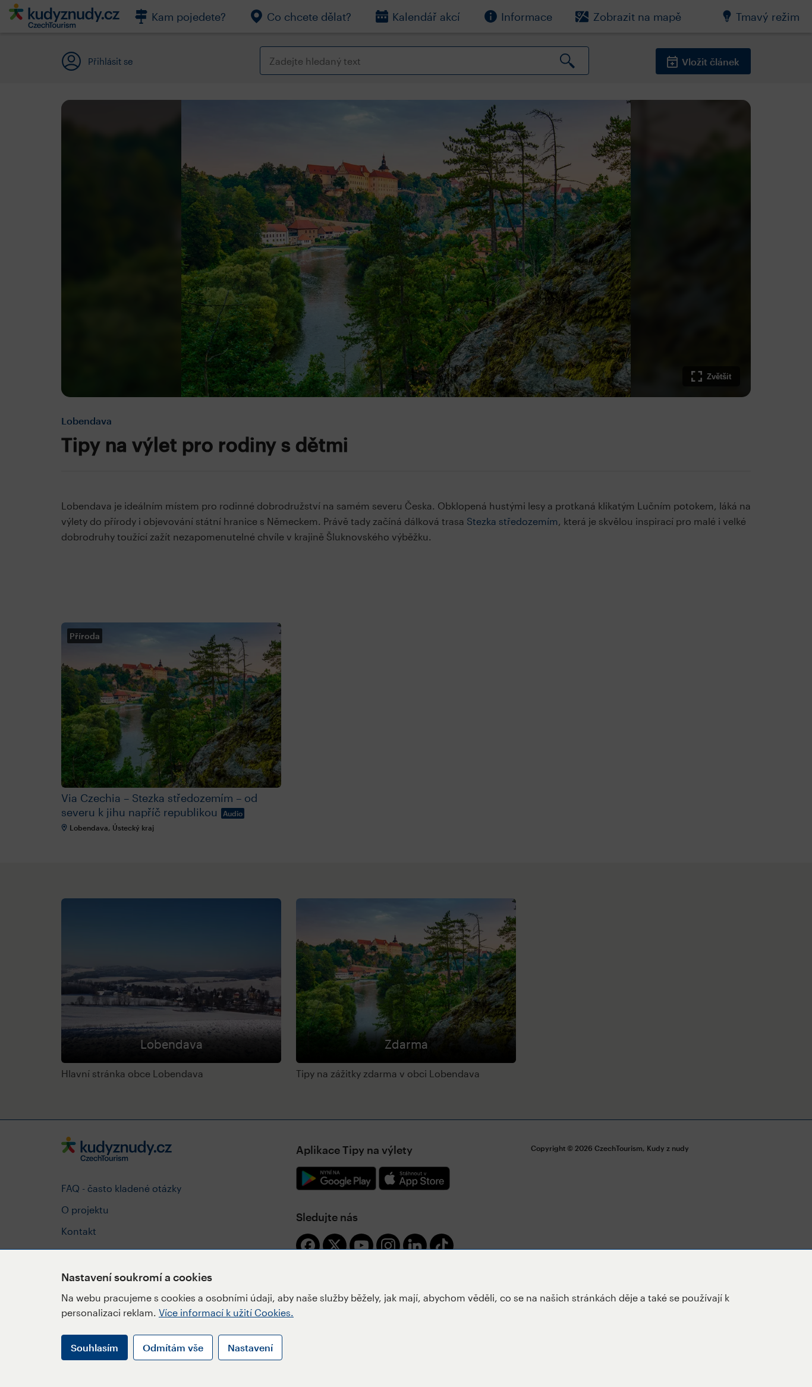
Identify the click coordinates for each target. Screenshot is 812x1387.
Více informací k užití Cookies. (226, 1312)
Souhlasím (94, 1347)
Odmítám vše (173, 1347)
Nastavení (250, 1347)
